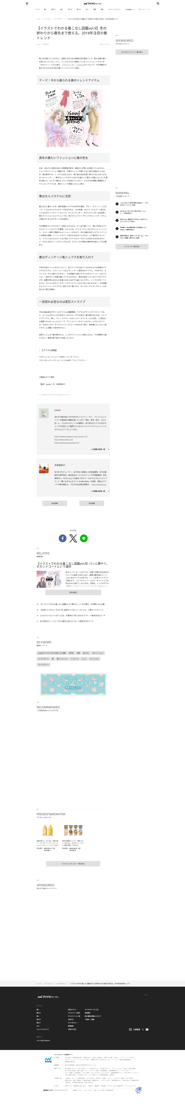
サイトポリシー (72, 1023)
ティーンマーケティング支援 (119, 1068)
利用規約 (87, 1013)
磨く (61, 9)
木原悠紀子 (45, 44)
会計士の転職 (129, 1078)
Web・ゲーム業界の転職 (77, 1078)
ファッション (47, 19)
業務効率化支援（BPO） (80, 1086)
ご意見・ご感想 (89, 1019)
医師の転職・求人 (116, 1080)
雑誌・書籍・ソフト (82, 1070)
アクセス (80, 1090)
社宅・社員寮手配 (118, 1086)
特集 (102, 9)
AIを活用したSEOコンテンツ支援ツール (87, 1075)
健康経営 (97, 1086)
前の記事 (55, 503)
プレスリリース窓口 (74, 1013)
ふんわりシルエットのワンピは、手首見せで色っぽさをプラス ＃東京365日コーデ (72, 615)
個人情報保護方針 (109, 1090)
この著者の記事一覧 (99, 449)
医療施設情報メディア (117, 1072)
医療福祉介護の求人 (70, 1061)
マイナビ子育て (125, 1070)
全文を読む (73, 592)
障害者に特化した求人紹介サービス (100, 1059)
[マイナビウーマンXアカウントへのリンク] (143, 1029)
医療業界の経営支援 (78, 1082)
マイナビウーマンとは (91, 1009)
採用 (95, 1090)
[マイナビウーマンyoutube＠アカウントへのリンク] (147, 1029)
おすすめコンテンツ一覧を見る (132, 52)
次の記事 (92, 503)
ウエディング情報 (94, 1070)
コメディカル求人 (105, 1080)
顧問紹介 (79, 1080)
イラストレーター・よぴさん (73, 65)
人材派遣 (67, 1078)
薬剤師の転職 (87, 1080)
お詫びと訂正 (72, 1029)
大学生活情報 (131, 1068)
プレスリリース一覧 (74, 1016)
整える (54, 9)
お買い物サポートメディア (131, 1072)
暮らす (79, 9)
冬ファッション (98, 653)
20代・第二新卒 (90, 1078)
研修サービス (68, 1086)
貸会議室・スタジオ (106, 1086)
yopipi (39, 44)
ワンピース (75, 659)
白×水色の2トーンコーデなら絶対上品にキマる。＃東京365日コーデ (66, 621)
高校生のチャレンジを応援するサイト (100, 1068)
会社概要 (75, 1090)
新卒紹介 (98, 1078)
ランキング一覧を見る (132, 246)
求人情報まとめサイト (71, 1068)
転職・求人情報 (108, 1057)
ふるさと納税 (85, 1072)
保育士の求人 (126, 1080)
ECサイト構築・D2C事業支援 (72, 1072)
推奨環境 (70, 1026)
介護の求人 (68, 1082)
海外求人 (116, 1057)
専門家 (71, 653)
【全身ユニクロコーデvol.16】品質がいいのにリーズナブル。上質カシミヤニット (71, 610)
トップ (37, 9)
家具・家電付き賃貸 (70, 1075)
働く (45, 9)
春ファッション (62, 659)
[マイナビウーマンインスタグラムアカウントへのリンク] (130, 1029)
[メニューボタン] (27, 3)
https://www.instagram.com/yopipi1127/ (71, 436)
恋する (70, 9)
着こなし (86, 653)
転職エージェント (107, 1078)
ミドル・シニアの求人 (83, 1059)
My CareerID (105, 1072)
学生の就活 (68, 1057)
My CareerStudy (95, 1072)
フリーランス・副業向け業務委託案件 (121, 1059)
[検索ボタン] (158, 3)
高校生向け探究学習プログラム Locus (86, 1065)
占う (87, 9)
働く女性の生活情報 (70, 1070)
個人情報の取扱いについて (93, 1016)
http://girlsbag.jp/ (99, 484)
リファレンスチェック (130, 1086)
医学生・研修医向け (97, 1057)
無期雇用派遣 (135, 1080)
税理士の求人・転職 (70, 1080)
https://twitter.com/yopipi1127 (66, 443)
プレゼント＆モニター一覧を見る (73, 864)
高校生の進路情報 (69, 1065)
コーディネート (59, 19)
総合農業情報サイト (114, 1070)
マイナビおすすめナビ (43, 1040)
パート (74, 1059)
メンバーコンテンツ (114, 9)
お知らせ (70, 1019)
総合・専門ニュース (83, 1068)
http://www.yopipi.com (63, 439)
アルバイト (68, 1059)
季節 (78, 653)
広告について (72, 1009)
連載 (94, 9)
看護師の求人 (95, 1080)
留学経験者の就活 (77, 1057)
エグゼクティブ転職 (119, 1078)
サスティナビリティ (88, 1090)
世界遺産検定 (103, 1070)
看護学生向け (87, 1057)
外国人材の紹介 (89, 1082)
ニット (84, 659)
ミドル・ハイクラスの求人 (128, 1057)
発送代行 (90, 1086)
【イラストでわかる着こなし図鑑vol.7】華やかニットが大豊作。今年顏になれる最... (72, 604)
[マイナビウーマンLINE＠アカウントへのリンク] (137, 1029)
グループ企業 (101, 1090)
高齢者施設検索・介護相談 (107, 1075)
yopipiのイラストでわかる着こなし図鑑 (52, 653)
